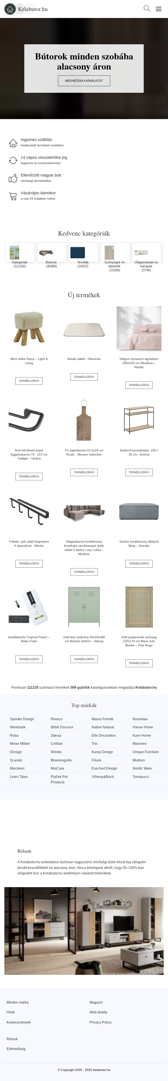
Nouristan (140, 719)
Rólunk (12, 1039)
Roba (14, 735)
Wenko (56, 752)
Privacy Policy (100, 1022)
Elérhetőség (16, 1049)
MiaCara (57, 768)
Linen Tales (19, 777)
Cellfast (57, 743)
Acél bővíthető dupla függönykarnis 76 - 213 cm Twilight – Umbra (28, 454)
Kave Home (142, 735)
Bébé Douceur (62, 727)
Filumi (96, 760)
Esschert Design (104, 768)
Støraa (56, 735)
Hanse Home (143, 727)
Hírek (11, 1012)
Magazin (96, 1002)
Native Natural (103, 727)
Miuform (139, 760)
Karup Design (102, 752)
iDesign (16, 752)
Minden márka (18, 1002)
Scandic (16, 760)
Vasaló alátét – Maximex (84, 359)
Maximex (140, 743)
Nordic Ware (142, 768)
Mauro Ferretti (102, 719)
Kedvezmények (19, 1022)
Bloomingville (61, 760)
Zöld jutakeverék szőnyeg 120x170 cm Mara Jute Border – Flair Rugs (139, 641)
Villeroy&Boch (103, 777)
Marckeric (17, 768)
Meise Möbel (20, 743)
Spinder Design (22, 719)
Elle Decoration (104, 735)
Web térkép (98, 1012)
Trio (95, 743)
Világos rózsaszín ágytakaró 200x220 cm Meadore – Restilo (138, 363)
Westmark (17, 727)
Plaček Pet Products (59, 779)
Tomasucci (141, 777)
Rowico (57, 719)
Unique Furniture (146, 752)
